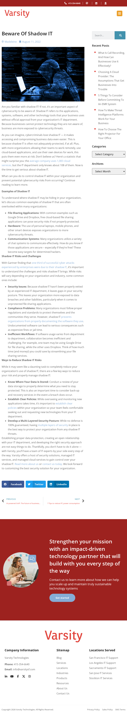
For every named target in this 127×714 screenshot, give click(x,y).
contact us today (52, 464)
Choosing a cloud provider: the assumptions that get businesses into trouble (111, 80)
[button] (13, 484)
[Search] (120, 35)
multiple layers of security (53, 425)
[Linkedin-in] (6, 676)
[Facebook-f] (17, 676)
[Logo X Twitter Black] (23, 676)
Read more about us (27, 464)
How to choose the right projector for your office (109, 134)
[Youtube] (12, 676)
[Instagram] (29, 676)
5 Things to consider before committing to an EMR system (111, 100)
